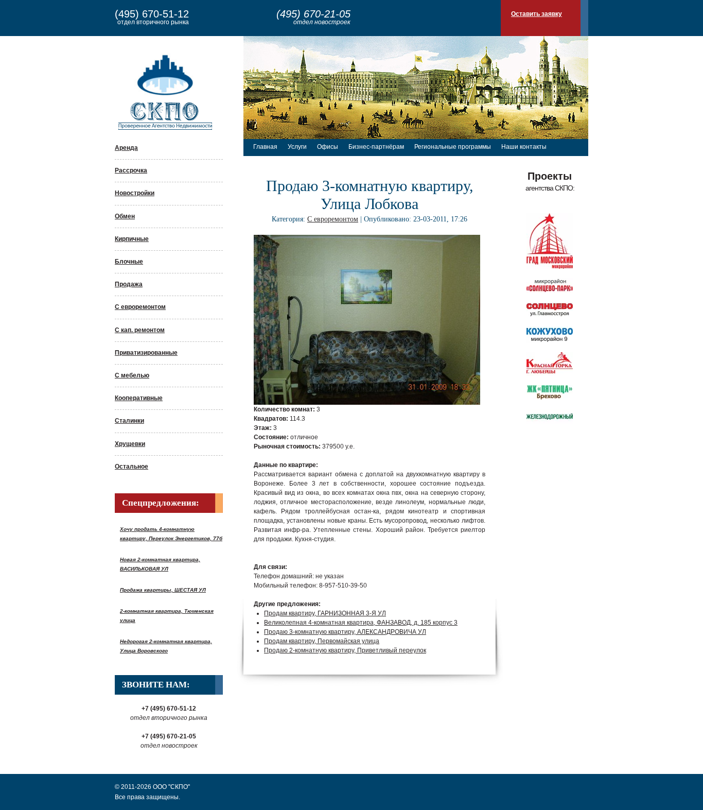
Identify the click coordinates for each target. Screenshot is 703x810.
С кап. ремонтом (140, 330)
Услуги (297, 146)
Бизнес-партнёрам (376, 146)
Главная (265, 146)
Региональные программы (452, 146)
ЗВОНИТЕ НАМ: (156, 685)
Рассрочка (131, 170)
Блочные (129, 261)
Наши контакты (524, 146)
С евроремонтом (140, 307)
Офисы (327, 146)
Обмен (125, 216)
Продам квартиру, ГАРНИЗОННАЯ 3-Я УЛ (325, 613)
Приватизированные (146, 352)
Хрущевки (130, 443)
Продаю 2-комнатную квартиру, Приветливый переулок (345, 650)
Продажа (129, 284)
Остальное (131, 466)
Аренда (126, 147)
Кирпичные (132, 239)
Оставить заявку (536, 14)
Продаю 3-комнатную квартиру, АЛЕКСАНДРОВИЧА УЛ (345, 631)
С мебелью (132, 375)
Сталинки (129, 420)
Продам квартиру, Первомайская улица (321, 641)
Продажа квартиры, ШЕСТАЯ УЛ (163, 590)
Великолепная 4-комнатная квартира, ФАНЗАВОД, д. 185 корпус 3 (361, 622)
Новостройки (134, 193)
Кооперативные (139, 398)
